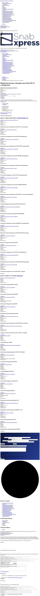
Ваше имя (2, 437)
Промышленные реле (6, 17)
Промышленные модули (6, 15)
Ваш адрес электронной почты (5, 439)
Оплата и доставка (5, 5)
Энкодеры (4, 79)
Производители (5, 520)
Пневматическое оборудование (8, 12)
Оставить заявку (3, 27)
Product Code (2, 590)
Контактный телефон (4, 438)
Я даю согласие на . (12, 458)
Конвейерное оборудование (7, 505)
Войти (3, 529)
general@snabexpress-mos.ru (5, 26)
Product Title (2, 592)
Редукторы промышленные (7, 19)
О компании (4, 4)
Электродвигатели (5, 22)
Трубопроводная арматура (7, 21)
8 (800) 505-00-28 (3, 25)
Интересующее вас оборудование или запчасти (8, 446)
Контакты (4, 8)
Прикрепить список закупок (5, 442)
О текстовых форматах (4, 452)
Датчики (4, 10)
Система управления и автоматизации (9, 20)
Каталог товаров (5, 2)
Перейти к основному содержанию (6, 0)
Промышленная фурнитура (7, 13)
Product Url (2, 591)
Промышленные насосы (6, 16)
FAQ (3, 6)
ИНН (1, 440)
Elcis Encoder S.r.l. (23, 118)
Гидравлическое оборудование (7, 9)
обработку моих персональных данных (15, 458)
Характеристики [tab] (5, 103)
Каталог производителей (6, 3)
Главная (3, 76)
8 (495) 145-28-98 (10, 533)
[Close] (0, 552)
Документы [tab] (4, 104)
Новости (4, 7)
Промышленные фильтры (7, 18)
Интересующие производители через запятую (8, 444)
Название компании (4, 441)
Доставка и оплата (5, 522)
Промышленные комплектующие (8, 14)
